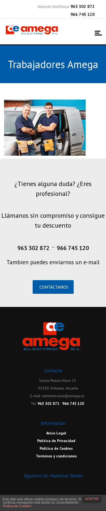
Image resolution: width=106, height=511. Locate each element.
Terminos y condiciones (56, 456)
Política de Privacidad (55, 440)
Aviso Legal (55, 433)
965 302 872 (33, 248)
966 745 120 (73, 248)
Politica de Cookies (17, 506)
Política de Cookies (56, 448)
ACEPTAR (92, 498)
